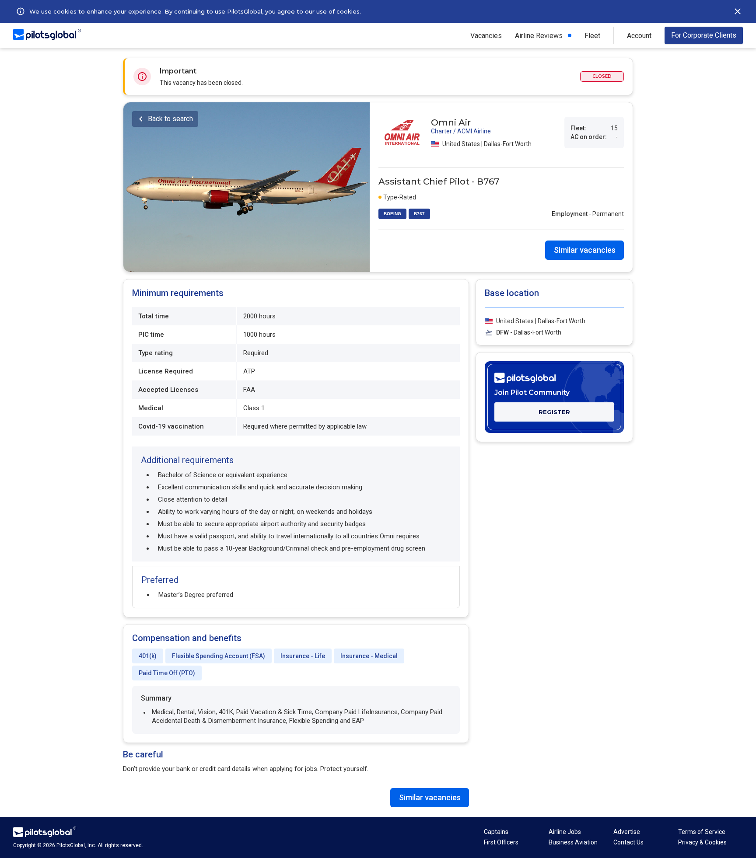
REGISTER (554, 411)
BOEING (392, 213)
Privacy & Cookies (702, 842)
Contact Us (628, 842)
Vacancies (486, 35)
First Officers (501, 842)
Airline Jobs (565, 831)
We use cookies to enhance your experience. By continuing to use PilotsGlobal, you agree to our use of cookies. (195, 11)
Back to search (170, 119)
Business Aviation (573, 842)
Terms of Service (701, 831)
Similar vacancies (585, 250)
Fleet (592, 35)
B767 (419, 213)
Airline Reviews (539, 35)
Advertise (626, 831)
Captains (496, 831)
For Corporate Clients (703, 35)
